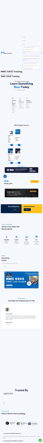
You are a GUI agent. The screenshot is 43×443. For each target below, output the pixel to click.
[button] (34, 181)
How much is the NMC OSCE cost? (12, 433)
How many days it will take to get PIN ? (13, 440)
